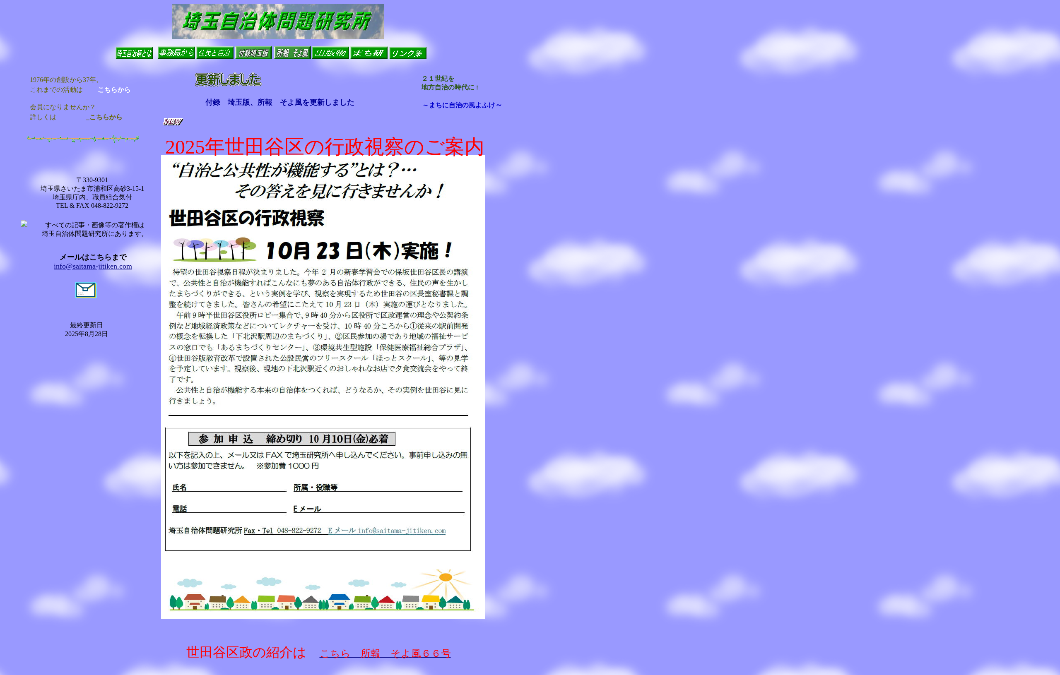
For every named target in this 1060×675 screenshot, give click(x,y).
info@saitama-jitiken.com (93, 266)
